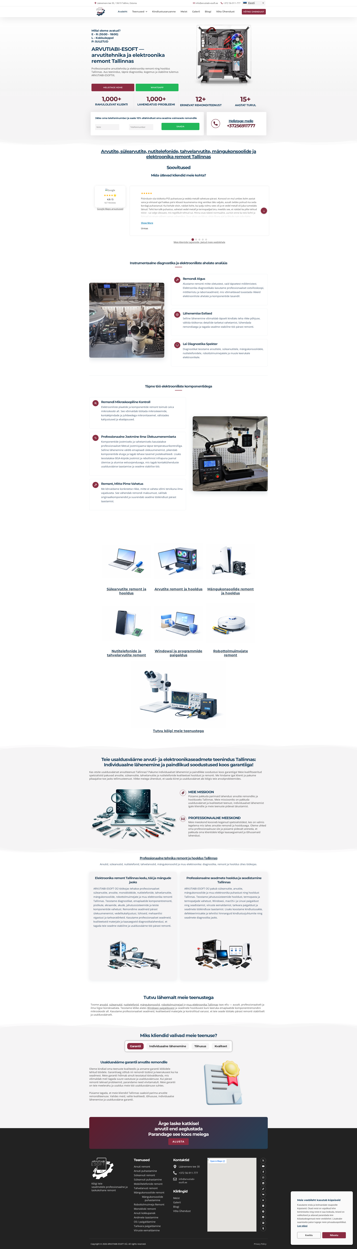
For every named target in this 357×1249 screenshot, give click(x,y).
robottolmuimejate (127, 896)
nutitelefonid (131, 1004)
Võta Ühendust (225, 11)
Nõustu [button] (334, 1235)
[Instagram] (263, 1177)
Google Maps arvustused (110, 208)
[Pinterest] (263, 1211)
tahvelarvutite (163, 892)
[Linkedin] (263, 1183)
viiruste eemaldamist (219, 905)
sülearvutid (115, 1004)
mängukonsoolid (150, 1004)
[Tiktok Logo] (263, 1189)
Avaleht (122, 11)
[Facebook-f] (263, 1172)
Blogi (208, 11)
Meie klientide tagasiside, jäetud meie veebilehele (199, 242)
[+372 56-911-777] (175, 1173)
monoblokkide (127, 892)
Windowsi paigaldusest (160, 1008)
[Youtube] (263, 1166)
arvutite (113, 892)
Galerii (196, 11)
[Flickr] (263, 1206)
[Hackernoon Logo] (263, 1200)
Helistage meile (241, 121)
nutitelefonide (145, 892)
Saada (180, 126)
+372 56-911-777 (188, 1172)
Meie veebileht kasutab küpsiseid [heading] (318, 1200)
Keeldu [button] (309, 1235)
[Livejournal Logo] (263, 1223)
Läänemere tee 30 (189, 1166)
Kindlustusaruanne (164, 11)
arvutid (104, 1004)
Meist (184, 11)
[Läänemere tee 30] (175, 1166)
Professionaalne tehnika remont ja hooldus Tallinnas (178, 858)
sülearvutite (100, 892)
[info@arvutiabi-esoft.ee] (175, 1179)
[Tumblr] (263, 1228)
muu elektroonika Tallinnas (202, 1004)
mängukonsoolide (104, 896)
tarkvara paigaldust (244, 905)
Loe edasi (302, 1225)
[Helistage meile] (215, 123)
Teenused (138, 11)
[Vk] (263, 1194)
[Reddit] (263, 1217)
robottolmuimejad (172, 1004)
